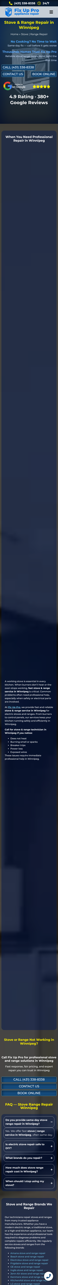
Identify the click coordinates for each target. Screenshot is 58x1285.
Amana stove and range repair (27, 1253)
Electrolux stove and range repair (29, 1260)
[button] (51, 12)
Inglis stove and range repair (26, 1270)
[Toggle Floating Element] (48, 1276)
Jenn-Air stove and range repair (28, 1273)
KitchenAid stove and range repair (30, 1280)
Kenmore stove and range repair (29, 1277)
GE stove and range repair (25, 1266)
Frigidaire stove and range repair (29, 1263)
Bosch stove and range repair (27, 1256)
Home (14, 34)
